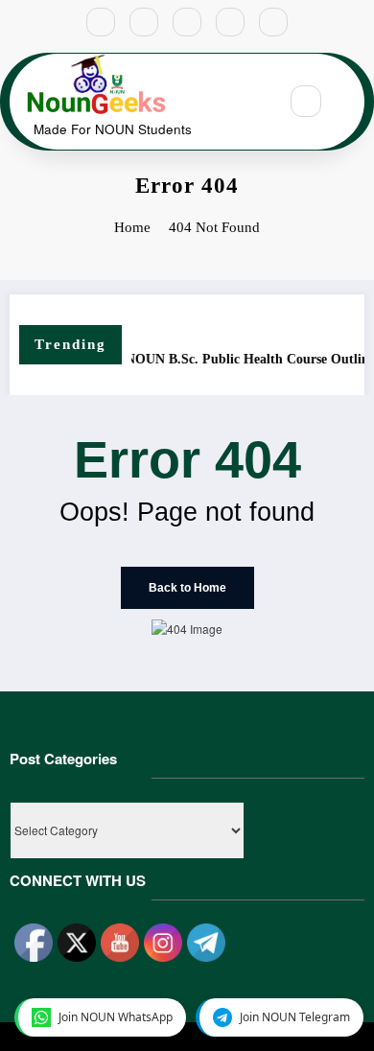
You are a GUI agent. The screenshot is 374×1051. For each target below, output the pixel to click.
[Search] (306, 100)
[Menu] (253, 101)
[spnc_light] (347, 101)
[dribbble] (187, 22)
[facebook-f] (100, 22)
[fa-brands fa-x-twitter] (143, 22)
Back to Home (187, 588)
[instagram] (230, 22)
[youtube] (273, 22)
